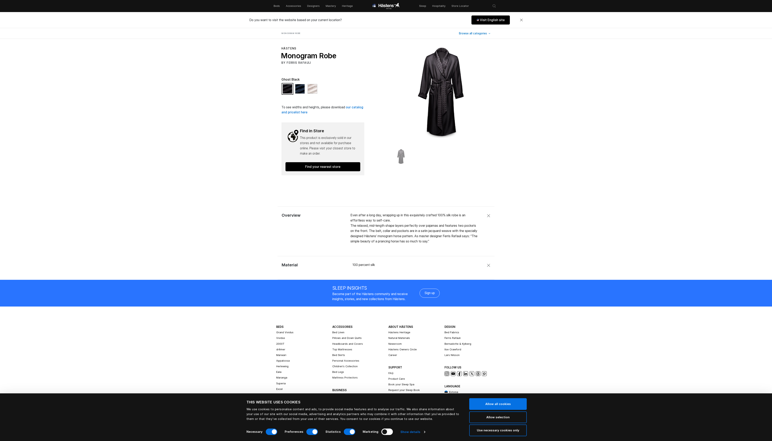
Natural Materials (399, 337)
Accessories (293, 5)
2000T (280, 343)
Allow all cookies (498, 404)
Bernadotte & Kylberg (458, 343)
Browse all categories (473, 33)
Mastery (331, 5)
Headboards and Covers (347, 343)
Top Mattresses (342, 349)
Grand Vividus (285, 332)
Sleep (422, 5)
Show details (410, 432)
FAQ (390, 373)
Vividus (280, 337)
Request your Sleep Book (404, 390)
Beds (277, 5)
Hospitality (439, 5)
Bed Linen (338, 332)
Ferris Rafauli (453, 337)
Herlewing (282, 366)
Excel (279, 389)
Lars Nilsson (452, 355)
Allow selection (498, 417)
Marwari (281, 355)
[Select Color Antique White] (312, 90)
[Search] (494, 6)
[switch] (312, 432)
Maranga (281, 377)
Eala (278, 371)
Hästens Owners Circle (402, 349)
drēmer (280, 349)
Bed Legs (338, 371)
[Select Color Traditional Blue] (301, 90)
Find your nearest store (322, 167)
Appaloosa (283, 360)
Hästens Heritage (399, 332)
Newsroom (395, 343)
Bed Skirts (338, 355)
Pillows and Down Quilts (347, 337)
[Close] (521, 20)
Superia (281, 383)
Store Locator (460, 5)
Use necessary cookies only (498, 430)
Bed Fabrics (452, 332)
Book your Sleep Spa (401, 384)
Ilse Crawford (453, 349)
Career (392, 355)
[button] (490, 20)
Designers (313, 5)
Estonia (453, 392)
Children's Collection (345, 366)
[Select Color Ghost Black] (288, 90)
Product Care (396, 378)
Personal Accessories (345, 360)
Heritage (347, 5)
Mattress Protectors (345, 377)
